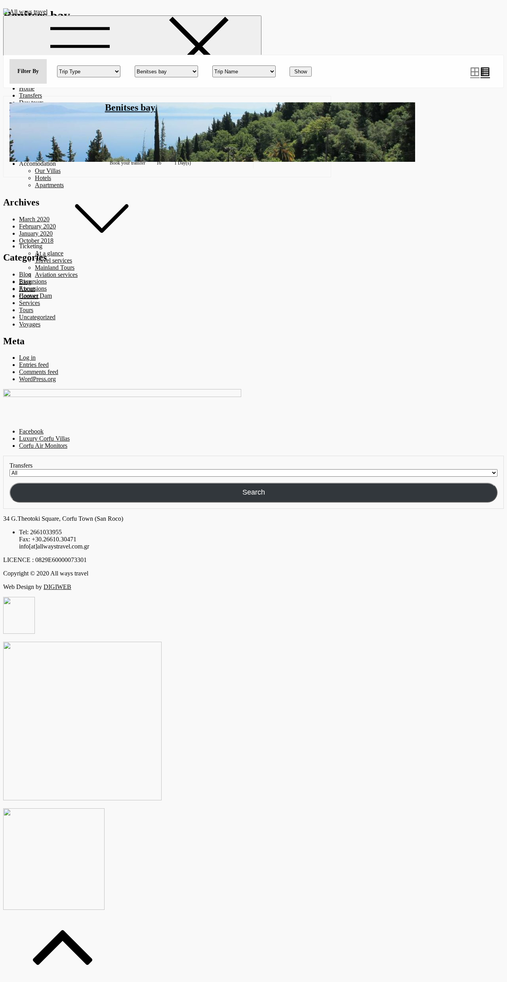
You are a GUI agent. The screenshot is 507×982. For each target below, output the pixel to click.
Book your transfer (127, 163)
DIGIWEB (57, 586)
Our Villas (48, 170)
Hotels (43, 178)
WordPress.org (37, 379)
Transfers (30, 95)
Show (300, 72)
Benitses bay (130, 107)
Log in (27, 357)
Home (26, 88)
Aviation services (56, 274)
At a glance (49, 253)
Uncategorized (37, 317)
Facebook (31, 431)
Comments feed (38, 371)
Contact (28, 296)
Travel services (53, 260)
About (27, 289)
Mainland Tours (54, 267)
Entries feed (34, 364)
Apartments (49, 185)
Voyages (29, 324)
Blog (25, 281)
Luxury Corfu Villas (44, 438)
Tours (26, 310)
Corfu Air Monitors (43, 445)
